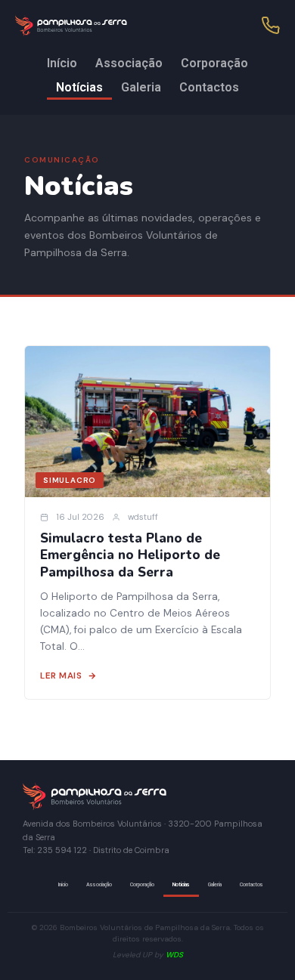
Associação (129, 63)
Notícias (79, 87)
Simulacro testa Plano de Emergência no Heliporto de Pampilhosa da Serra (130, 555)
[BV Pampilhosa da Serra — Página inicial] (105, 25)
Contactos (209, 87)
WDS (174, 955)
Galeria (141, 87)
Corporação (214, 63)
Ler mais (61, 676)
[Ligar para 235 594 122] (271, 26)
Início (62, 63)
